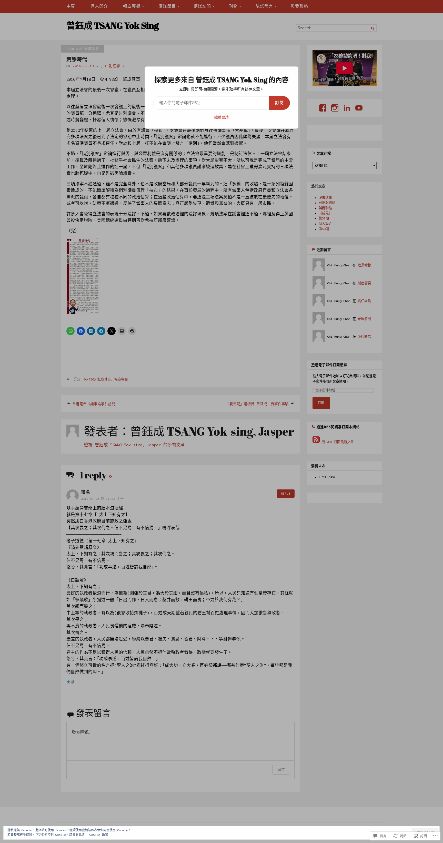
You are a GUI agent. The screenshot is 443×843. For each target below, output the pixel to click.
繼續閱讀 (221, 117)
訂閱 (279, 103)
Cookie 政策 (98, 834)
